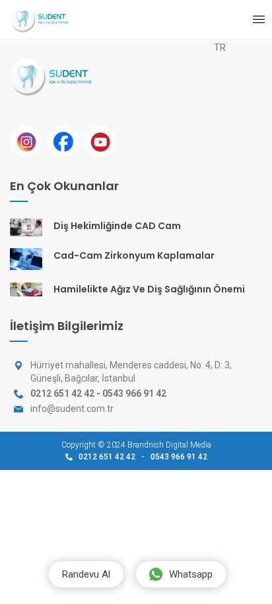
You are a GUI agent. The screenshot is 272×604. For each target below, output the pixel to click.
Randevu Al (86, 574)
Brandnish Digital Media (169, 445)
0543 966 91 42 (134, 393)
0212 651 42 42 (62, 393)
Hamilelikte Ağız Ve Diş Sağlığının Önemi (149, 289)
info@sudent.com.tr (72, 408)
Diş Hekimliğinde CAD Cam (117, 225)
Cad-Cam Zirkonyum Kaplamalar (134, 255)
